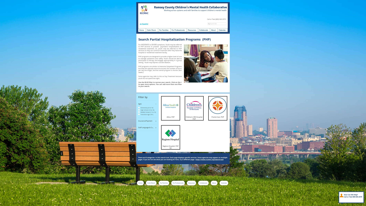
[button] (164, 30)
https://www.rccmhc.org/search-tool (209, 160)
